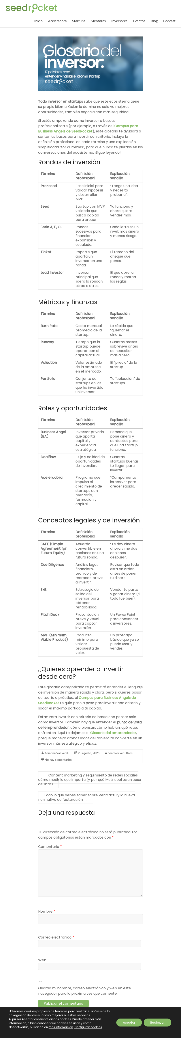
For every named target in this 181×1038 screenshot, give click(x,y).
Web (42, 960)
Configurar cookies (88, 1027)
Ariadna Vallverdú (57, 753)
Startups (78, 21)
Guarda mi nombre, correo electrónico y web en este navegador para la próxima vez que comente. (84, 991)
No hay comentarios (58, 759)
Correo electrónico (56, 937)
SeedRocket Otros (120, 753)
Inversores (119, 21)
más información (61, 1027)
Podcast (169, 21)
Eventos (139, 21)
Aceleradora (57, 21)
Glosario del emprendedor (113, 732)
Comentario (50, 846)
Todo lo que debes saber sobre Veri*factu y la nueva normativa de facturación (86, 797)
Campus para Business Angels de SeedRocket (88, 128)
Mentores (98, 21)
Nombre (46, 911)
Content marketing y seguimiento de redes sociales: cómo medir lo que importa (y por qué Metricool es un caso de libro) (89, 780)
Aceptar (129, 1022)
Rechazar (157, 1022)
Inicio (38, 21)
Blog (154, 21)
